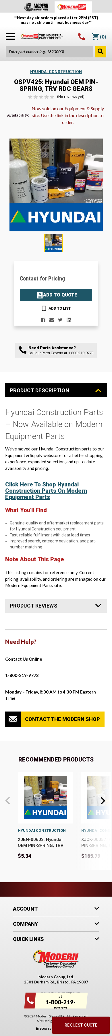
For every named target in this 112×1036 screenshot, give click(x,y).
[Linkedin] (69, 320)
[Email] (51, 320)
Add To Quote (60, 295)
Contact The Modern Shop (62, 719)
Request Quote (81, 1025)
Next (103, 800)
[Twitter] (60, 320)
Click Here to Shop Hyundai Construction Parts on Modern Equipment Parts (46, 490)
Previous (7, 800)
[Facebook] (43, 320)
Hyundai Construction (42, 830)
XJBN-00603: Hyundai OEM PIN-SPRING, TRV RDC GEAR (40, 845)
